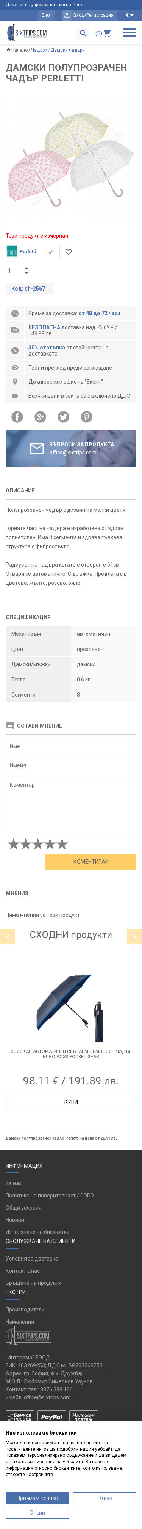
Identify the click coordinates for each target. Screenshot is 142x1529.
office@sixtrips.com (47, 1397)
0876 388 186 (56, 1389)
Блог (46, 15)
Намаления (20, 1322)
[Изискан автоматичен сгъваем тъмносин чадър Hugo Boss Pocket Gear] (71, 1009)
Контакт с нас (23, 1271)
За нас (14, 1183)
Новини (15, 1220)
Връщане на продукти (33, 1283)
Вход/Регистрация (93, 15)
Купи (71, 1102)
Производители (25, 1310)
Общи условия (24, 1208)
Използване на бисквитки (38, 1232)
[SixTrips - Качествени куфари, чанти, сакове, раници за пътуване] (26, 32)
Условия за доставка (32, 1259)
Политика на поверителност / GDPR (50, 1195)
